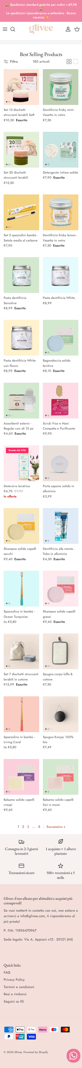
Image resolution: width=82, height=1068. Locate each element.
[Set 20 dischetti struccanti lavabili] (21, 150)
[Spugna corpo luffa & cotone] (60, 651)
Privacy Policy (14, 979)
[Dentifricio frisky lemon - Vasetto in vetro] (60, 212)
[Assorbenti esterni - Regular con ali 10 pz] (21, 401)
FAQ (7, 972)
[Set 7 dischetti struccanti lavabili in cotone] (21, 651)
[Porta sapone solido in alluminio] (60, 463)
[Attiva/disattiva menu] (5, 29)
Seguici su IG (14, 1001)
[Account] (67, 29)
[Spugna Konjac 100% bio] (60, 714)
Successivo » (55, 826)
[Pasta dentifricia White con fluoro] (21, 338)
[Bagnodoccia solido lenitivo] (60, 338)
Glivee (18, 1052)
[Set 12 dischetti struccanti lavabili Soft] (21, 87)
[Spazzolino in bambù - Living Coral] (21, 714)
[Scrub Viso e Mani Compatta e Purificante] (60, 401)
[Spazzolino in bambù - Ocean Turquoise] (21, 589)
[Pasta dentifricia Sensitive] (21, 275)
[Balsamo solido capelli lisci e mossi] (60, 777)
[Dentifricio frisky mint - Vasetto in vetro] (60, 87)
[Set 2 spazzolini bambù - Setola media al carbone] (21, 212)
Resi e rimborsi (15, 994)
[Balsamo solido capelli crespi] (21, 777)
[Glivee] (41, 29)
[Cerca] (15, 29)
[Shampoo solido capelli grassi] (60, 589)
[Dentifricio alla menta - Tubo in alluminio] (60, 526)
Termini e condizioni (19, 986)
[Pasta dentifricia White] (60, 275)
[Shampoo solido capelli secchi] (21, 526)
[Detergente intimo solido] (60, 150)
